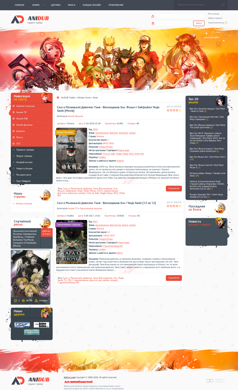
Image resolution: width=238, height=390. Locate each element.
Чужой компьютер (216, 23)
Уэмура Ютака (106, 147)
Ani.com (69, 377)
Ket (142, 154)
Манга (19, 137)
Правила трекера (25, 149)
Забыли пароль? (215, 18)
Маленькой (76, 188)
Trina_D (106, 154)
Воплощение (105, 188)
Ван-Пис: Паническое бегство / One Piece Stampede (207, 118)
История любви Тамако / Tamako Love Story (207, 174)
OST (18, 143)
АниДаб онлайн (24, 162)
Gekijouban (71, 191)
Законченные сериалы (91, 208)
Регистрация (213, 14)
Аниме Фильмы (75, 116)
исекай (132, 133)
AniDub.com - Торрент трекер (30, 19)
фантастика (115, 225)
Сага (65, 188)
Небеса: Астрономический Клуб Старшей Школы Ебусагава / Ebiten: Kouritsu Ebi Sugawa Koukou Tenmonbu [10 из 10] (207, 185)
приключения (102, 133)
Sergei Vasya (122, 154)
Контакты (34, 359)
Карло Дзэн (123, 150)
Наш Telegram (23, 181)
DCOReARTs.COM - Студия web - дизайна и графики (215, 380)
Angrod (120, 161)
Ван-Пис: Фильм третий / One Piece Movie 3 (207, 166)
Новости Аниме (24, 168)
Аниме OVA (22, 118)
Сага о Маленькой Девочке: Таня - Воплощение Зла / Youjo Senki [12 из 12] (106, 203)
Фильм (60, 191)
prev (227, 114)
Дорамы (20, 131)
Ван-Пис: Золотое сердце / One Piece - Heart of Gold (207, 110)
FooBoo (102, 157)
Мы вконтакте (23, 175)
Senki (86, 191)
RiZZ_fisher (134, 154)
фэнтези (114, 133)
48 (137, 123)
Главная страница (25, 106)
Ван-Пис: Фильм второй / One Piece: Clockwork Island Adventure (207, 150)
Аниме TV (73, 208)
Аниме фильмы (24, 125)
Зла (115, 188)
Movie (93, 191)
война (125, 225)
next (227, 110)
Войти (199, 23)
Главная (18, 363)
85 (138, 216)
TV (65, 280)
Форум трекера (24, 156)
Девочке (87, 188)
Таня (95, 188)
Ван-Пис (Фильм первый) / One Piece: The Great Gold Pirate (208, 126)
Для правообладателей (79, 381)
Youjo (80, 191)
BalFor (120, 253)
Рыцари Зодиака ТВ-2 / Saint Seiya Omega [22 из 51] (206, 195)
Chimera (70, 123)
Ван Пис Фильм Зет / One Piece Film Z (208, 158)
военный (123, 133)
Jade (113, 154)
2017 (95, 221)
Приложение (106, 360)
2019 (95, 129)
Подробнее (173, 188)
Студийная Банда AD (113, 246)
